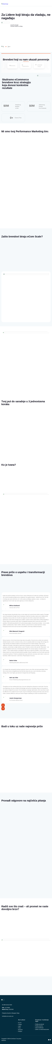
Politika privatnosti (39, 1024)
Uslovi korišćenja (39, 1027)
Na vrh (19, 1022)
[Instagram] (50, 1039)
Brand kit (20, 1029)
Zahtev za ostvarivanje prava (42, 1029)
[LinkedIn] (48, 1039)
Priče (19, 1028)
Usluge (20, 1024)
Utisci (19, 1026)
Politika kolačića (39, 1026)
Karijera (20, 1031)
